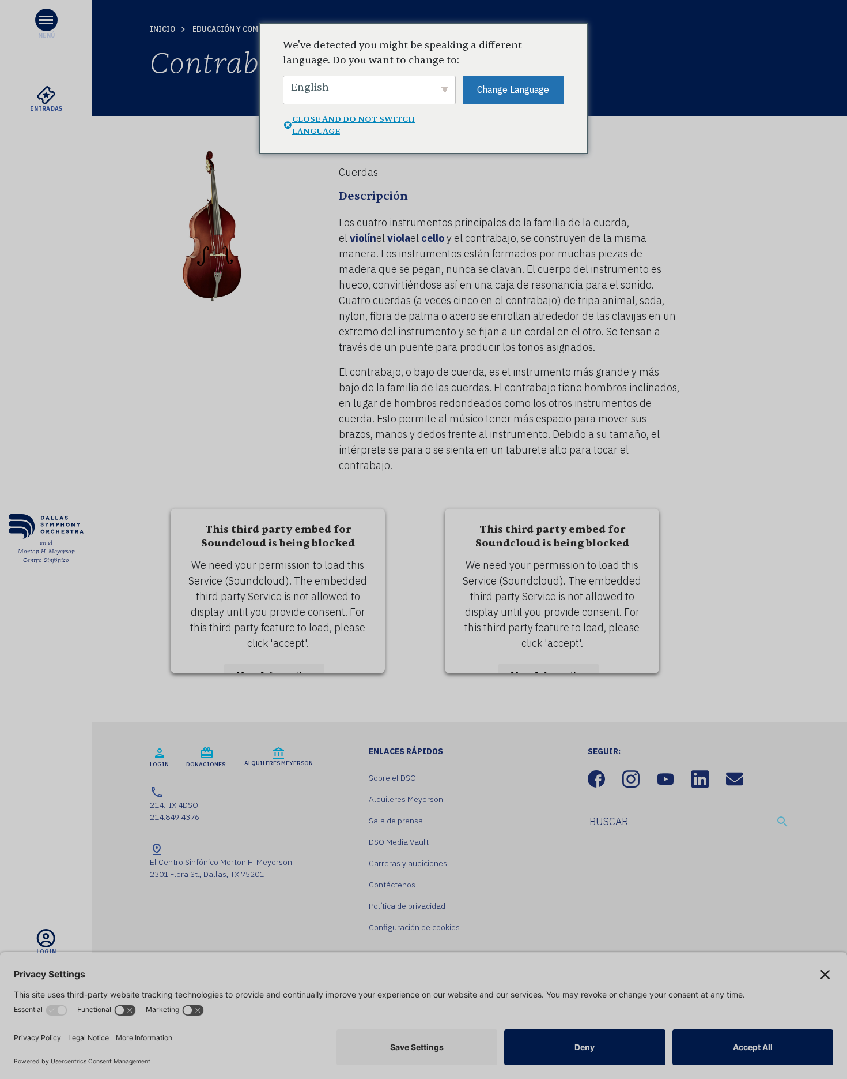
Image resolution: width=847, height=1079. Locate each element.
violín (363, 238)
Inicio (162, 29)
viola (398, 238)
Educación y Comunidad (239, 29)
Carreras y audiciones (408, 863)
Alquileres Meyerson (406, 799)
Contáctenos (392, 884)
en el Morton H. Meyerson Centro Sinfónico (46, 552)
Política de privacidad (407, 906)
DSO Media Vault (399, 842)
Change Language (513, 89)
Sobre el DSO (392, 778)
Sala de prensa (396, 820)
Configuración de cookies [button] (414, 927)
